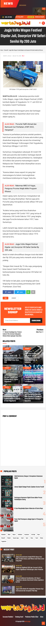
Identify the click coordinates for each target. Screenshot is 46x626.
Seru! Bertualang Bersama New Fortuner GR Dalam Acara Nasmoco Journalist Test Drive (33, 397)
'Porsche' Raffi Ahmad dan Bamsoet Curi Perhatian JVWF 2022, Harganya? (20, 127)
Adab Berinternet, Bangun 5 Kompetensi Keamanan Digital (28, 477)
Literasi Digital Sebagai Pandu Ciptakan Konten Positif (29, 487)
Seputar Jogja (16, 538)
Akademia (3, 535)
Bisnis (9, 535)
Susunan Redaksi (8, 617)
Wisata (41, 538)
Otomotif (14, 298)
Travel (36, 538)
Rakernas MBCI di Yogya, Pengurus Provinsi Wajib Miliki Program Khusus (21, 188)
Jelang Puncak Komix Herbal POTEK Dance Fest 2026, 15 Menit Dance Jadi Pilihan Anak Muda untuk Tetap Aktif (30, 559)
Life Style (33, 535)
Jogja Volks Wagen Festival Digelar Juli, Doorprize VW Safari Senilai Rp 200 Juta (22, 247)
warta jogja (27, 621)
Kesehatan (26, 535)
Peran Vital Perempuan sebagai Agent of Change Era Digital (28, 520)
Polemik (9, 538)
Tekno (31, 538)
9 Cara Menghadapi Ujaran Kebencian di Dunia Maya (28, 508)
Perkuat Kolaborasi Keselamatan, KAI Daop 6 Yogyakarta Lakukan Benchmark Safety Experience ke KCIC (30, 580)
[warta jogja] (22, 612)
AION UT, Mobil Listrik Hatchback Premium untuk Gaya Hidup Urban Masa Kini (12, 359)
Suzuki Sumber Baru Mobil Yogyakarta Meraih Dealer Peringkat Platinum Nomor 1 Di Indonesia (33, 378)
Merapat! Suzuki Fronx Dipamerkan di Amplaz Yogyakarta (11, 379)
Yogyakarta (3, 541)
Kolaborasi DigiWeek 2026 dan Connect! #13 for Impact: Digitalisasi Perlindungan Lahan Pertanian (29, 568)
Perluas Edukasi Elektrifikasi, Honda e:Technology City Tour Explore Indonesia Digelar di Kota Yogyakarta (12, 396)
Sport (27, 538)
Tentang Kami (19, 617)
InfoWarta (20, 535)
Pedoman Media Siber (31, 617)
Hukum (14, 535)
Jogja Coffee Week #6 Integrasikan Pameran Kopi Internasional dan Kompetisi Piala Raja (29, 590)
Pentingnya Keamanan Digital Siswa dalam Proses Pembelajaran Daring (28, 498)
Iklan (41, 617)
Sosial (22, 538)
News (38, 535)
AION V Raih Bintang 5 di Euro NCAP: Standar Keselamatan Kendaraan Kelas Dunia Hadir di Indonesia (32, 358)
